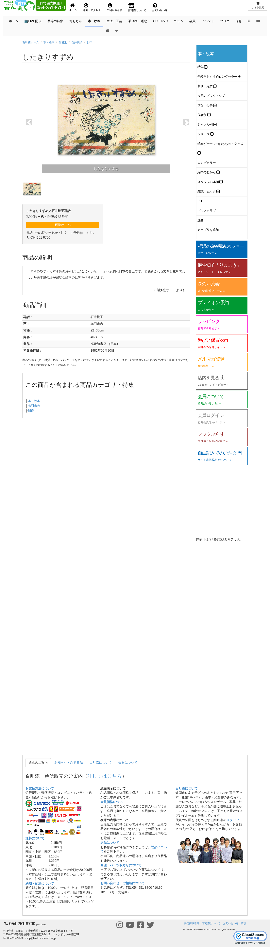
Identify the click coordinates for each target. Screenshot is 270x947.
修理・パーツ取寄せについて (121, 865)
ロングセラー (206, 162)
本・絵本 (94, 21)
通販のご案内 (38, 762)
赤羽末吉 (34, 405)
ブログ (224, 21)
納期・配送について (39, 883)
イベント (207, 21)
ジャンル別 (205, 124)
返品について (109, 842)
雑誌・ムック (206, 191)
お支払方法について (39, 788)
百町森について (101, 762)
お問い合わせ (230, 923)
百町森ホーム (30, 42)
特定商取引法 (191, 923)
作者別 (63, 42)
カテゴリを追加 (208, 229)
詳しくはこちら (105, 775)
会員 (192, 21)
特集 (200, 67)
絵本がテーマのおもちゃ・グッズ (220, 143)
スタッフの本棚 (208, 182)
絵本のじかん (206, 172)
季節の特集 (55, 21)
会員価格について (113, 801)
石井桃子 (76, 42)
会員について (127, 762)
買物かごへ (63, 225)
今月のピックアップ (211, 95)
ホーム (13, 21)
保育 (238, 21)
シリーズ (203, 134)
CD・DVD (160, 21)
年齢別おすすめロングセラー (217, 76)
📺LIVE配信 (33, 21)
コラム (178, 21)
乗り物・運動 (137, 21)
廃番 (200, 220)
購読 (243, 923)
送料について (34, 838)
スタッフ (233, 820)
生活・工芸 (114, 21)
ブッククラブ (206, 210)
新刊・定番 (205, 86)
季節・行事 (205, 105)
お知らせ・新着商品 (68, 762)
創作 (89, 42)
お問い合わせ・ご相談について (122, 883)
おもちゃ (75, 21)
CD (199, 201)
